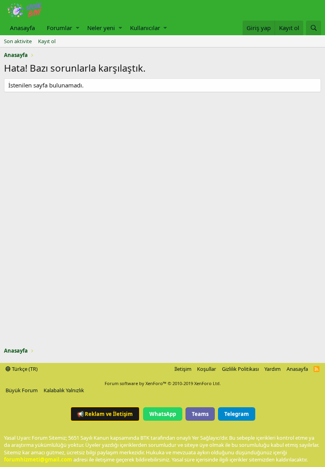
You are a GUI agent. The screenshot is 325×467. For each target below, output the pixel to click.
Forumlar (59, 28)
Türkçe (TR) (24, 368)
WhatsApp (162, 414)
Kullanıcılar (145, 28)
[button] (77, 28)
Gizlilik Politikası (240, 368)
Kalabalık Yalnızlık (64, 390)
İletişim (182, 368)
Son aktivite (18, 41)
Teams (200, 414)
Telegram (236, 414)
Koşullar (206, 368)
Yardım (272, 368)
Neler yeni (101, 28)
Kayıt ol (46, 41)
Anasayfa (22, 28)
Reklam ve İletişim (105, 414)
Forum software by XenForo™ (163, 383)
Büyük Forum (22, 390)
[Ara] (313, 28)
